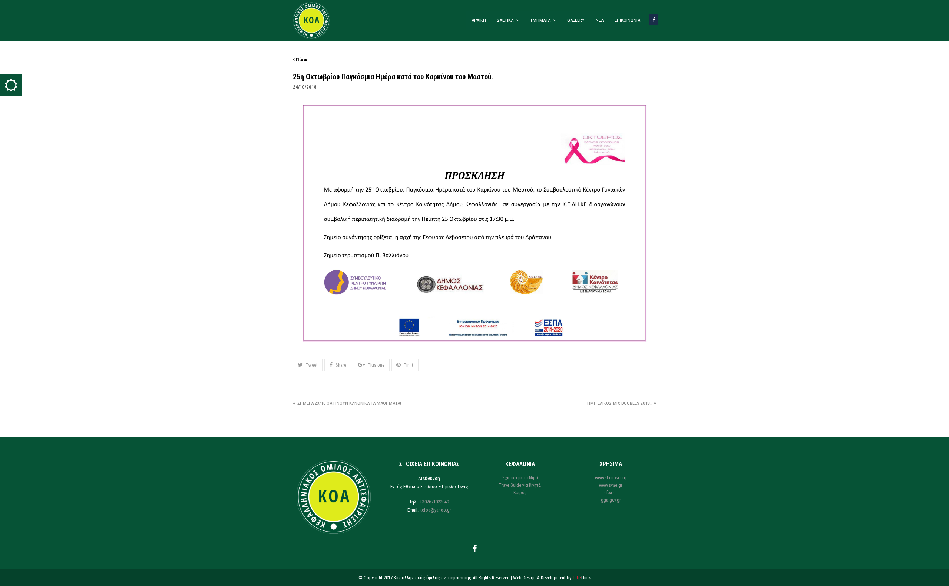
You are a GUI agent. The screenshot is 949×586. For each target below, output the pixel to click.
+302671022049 (434, 502)
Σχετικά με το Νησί (520, 477)
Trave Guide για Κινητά (520, 485)
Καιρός (519, 492)
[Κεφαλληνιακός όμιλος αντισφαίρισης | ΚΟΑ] (311, 20)
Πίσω (301, 59)
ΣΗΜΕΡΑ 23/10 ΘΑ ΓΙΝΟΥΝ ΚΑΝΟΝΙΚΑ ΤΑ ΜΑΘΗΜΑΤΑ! (349, 403)
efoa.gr (610, 492)
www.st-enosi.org (610, 477)
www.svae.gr (610, 485)
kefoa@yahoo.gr (435, 510)
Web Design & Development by (552, 577)
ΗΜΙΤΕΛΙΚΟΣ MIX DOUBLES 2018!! (619, 403)
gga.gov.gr (611, 500)
